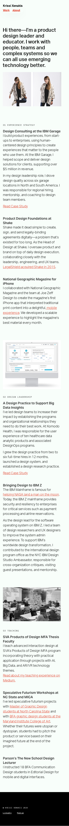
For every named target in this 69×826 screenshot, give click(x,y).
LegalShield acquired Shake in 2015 (29, 267)
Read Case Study (15, 206)
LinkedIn (7, 813)
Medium (20, 813)
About (16, 10)
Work (6, 10)
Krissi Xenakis (13, 5)
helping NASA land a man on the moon (31, 494)
